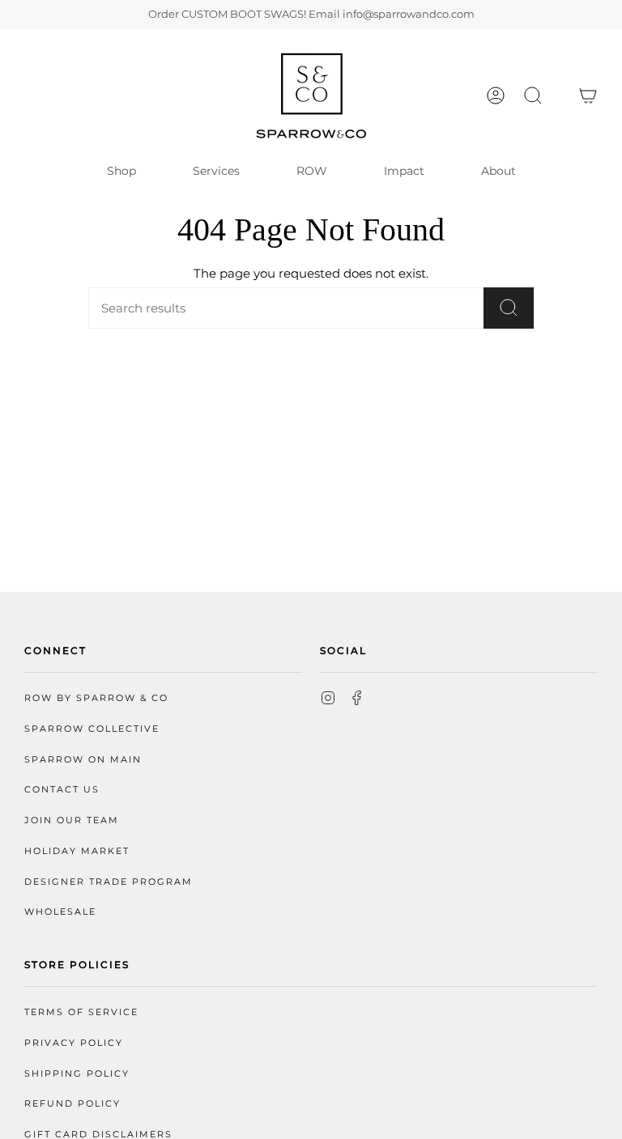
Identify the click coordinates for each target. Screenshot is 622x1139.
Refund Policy (72, 1104)
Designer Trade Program (108, 882)
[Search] (509, 308)
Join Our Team (71, 820)
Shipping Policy (77, 1074)
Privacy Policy (73, 1043)
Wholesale (60, 912)
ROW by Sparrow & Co (96, 698)
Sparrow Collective (92, 729)
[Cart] (588, 95)
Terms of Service (81, 1012)
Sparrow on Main (83, 759)
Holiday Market (77, 851)
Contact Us (62, 789)
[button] (533, 95)
